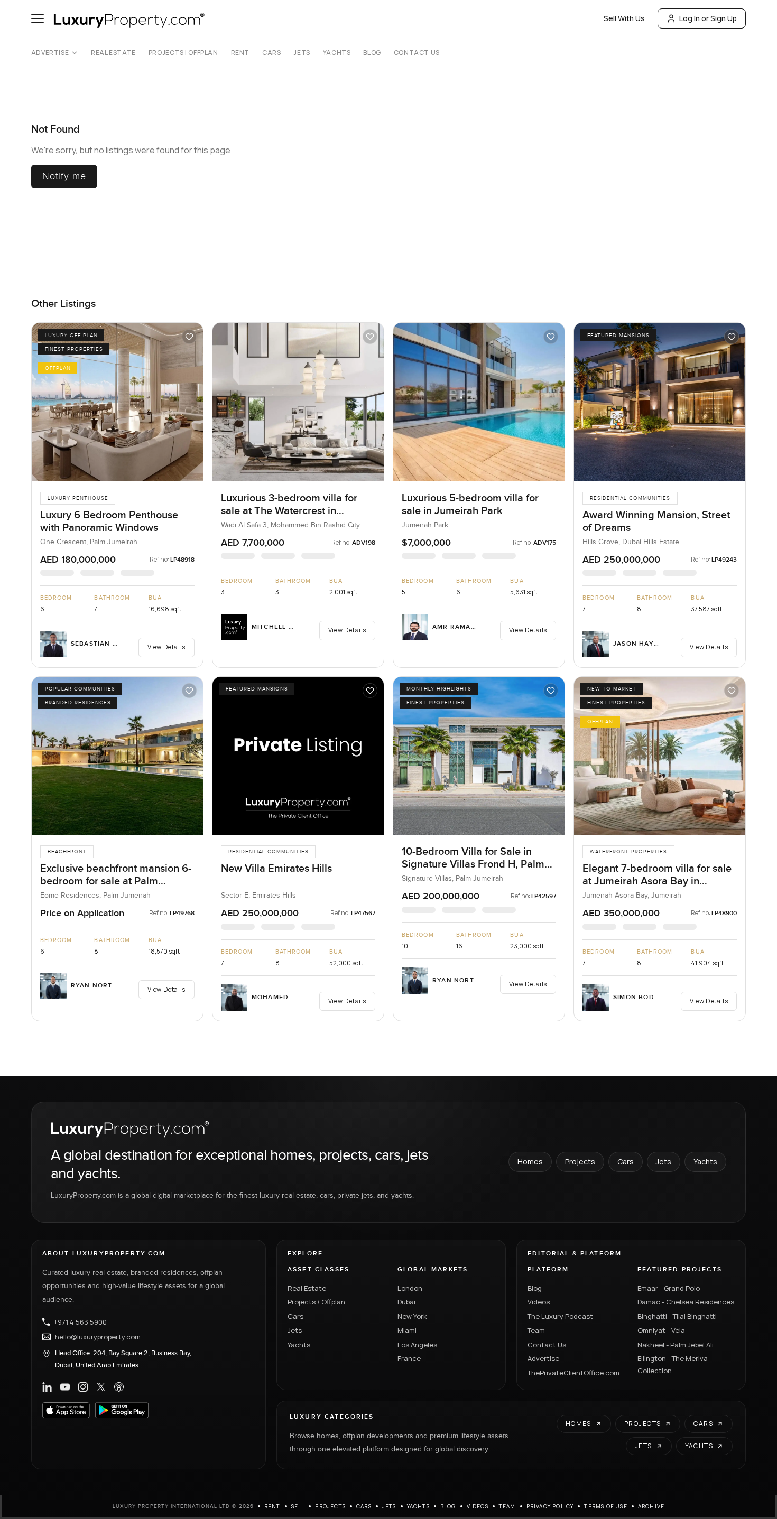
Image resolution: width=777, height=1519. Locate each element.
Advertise (50, 53)
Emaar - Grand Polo (668, 1288)
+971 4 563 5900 (80, 1322)
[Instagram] (83, 1387)
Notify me (64, 176)
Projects (580, 1162)
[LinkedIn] (47, 1387)
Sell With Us (624, 18)
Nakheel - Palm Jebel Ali (675, 1344)
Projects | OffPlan (183, 53)
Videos (539, 1302)
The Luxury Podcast (560, 1316)
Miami (407, 1330)
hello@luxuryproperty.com (98, 1336)
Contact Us (417, 53)
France (409, 1358)
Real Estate (113, 53)
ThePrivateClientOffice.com (573, 1372)
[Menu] (37, 18)
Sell (298, 1506)
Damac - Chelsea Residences (685, 1302)
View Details (166, 646)
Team (536, 1330)
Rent (240, 53)
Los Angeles (417, 1344)
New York (412, 1316)
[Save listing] (189, 336)
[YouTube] (65, 1387)
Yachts (337, 53)
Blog (372, 53)
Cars (271, 53)
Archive (651, 1506)
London (409, 1288)
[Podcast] (119, 1387)
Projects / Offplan (316, 1302)
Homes (530, 1162)
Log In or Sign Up (708, 18)
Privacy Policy (550, 1506)
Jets (301, 53)
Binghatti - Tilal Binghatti (677, 1316)
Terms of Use (605, 1506)
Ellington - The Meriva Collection (672, 1364)
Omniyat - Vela (661, 1330)
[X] (101, 1387)
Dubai (406, 1302)
